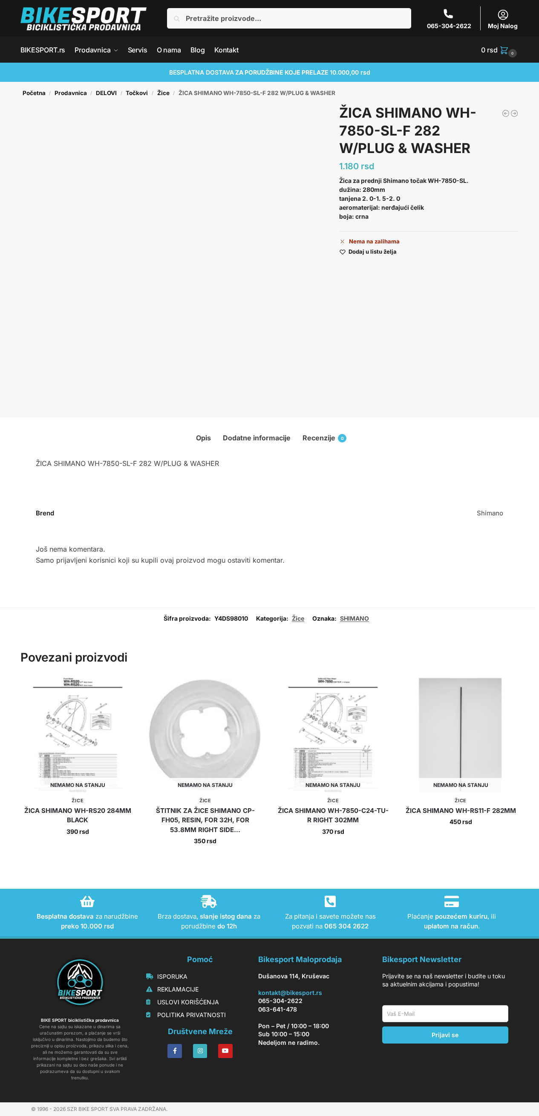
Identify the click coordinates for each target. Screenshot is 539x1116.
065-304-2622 (449, 25)
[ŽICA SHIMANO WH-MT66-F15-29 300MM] (514, 113)
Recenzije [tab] (323, 438)
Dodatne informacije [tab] (257, 438)
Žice (163, 93)
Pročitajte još (77, 849)
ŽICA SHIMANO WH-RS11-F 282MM (461, 811)
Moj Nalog (503, 25)
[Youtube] (225, 1051)
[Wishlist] (122, 690)
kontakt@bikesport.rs (290, 992)
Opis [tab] (203, 438)
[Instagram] (200, 1051)
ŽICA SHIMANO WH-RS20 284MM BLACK (77, 815)
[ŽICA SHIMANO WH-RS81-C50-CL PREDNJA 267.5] (506, 113)
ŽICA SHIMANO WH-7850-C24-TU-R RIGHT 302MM (333, 815)
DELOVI (106, 93)
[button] (500, 50)
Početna (34, 93)
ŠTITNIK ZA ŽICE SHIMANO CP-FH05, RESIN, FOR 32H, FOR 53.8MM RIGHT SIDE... (205, 820)
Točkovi (137, 93)
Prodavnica (71, 93)
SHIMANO (354, 618)
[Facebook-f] (174, 1051)
